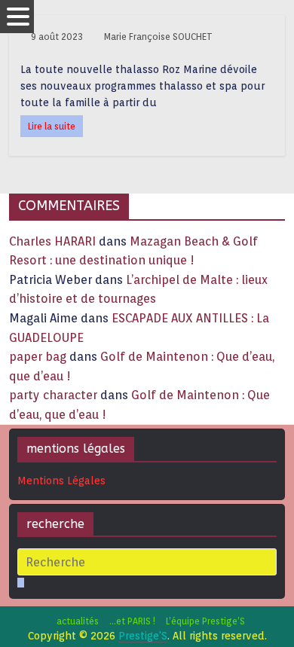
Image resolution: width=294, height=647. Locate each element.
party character (53, 395)
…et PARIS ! (132, 621)
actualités (78, 621)
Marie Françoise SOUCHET (158, 36)
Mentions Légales (61, 481)
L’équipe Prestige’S (205, 621)
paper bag (37, 356)
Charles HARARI (52, 241)
